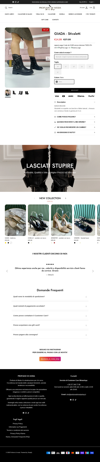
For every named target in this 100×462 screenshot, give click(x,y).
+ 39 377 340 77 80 (73, 384)
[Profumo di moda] (50, 7)
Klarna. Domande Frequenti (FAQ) (18, 437)
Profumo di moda (15, 452)
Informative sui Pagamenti (18, 427)
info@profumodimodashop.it (76, 394)
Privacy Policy (18, 423)
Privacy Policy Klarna (17, 433)
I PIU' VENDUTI (90, 14)
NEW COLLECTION (50, 198)
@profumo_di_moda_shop (50, 359)
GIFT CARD (44, 20)
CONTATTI (55, 20)
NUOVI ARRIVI (9, 14)
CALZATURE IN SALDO (25, 14)
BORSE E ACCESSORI (75, 14)
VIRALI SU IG (40, 14)
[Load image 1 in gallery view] (27, 57)
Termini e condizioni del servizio (18, 430)
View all (50, 201)
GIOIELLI (62, 14)
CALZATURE (51, 14)
